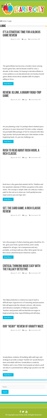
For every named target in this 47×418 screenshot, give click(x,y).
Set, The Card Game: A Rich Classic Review (22, 210)
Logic (25, 39)
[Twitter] (23, 411)
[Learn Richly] (23, 8)
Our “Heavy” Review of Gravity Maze (23, 326)
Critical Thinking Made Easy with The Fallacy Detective (21, 267)
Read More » (8, 84)
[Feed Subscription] (46, 26)
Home (4, 21)
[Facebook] (20, 411)
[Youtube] (26, 411)
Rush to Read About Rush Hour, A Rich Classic (21, 152)
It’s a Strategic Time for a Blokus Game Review (21, 34)
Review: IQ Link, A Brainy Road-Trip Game (22, 94)
